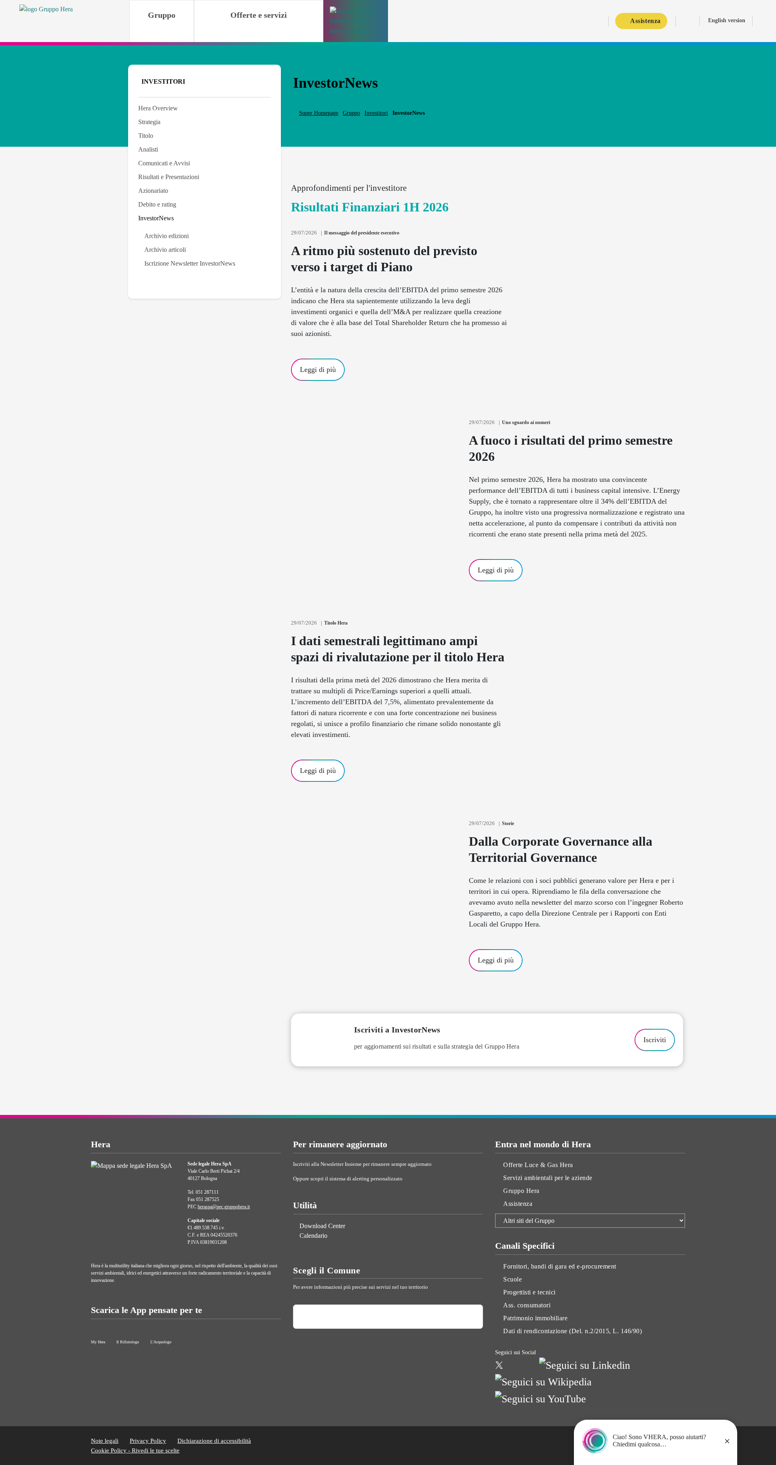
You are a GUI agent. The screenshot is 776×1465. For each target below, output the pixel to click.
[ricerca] (761, 22)
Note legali (104, 1441)
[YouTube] (540, 1398)
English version (726, 20)
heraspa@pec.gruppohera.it (224, 1207)
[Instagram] (512, 1364)
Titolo (145, 135)
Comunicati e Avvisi (164, 163)
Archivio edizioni (166, 235)
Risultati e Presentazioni (168, 176)
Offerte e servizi (258, 15)
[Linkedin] (584, 1364)
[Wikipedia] (543, 1381)
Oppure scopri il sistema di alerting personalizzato (348, 1179)
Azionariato (153, 190)
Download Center (322, 1225)
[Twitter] (499, 1364)
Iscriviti (654, 1040)
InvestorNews (156, 218)
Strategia (149, 121)
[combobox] (388, 1317)
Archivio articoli (165, 249)
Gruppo (161, 15)
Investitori (376, 113)
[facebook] (527, 1364)
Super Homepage (318, 113)
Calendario (313, 1235)
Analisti (148, 149)
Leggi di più (318, 369)
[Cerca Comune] (470, 1317)
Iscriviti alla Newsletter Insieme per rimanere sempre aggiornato (363, 1164)
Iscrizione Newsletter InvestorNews (189, 263)
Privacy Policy (148, 1441)
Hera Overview (158, 108)
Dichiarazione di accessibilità (214, 1441)
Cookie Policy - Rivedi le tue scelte (135, 1450)
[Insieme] (356, 21)
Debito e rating (157, 204)
